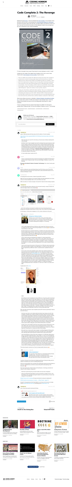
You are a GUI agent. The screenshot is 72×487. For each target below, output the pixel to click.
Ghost (61, 479)
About (42, 5)
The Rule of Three (24, 429)
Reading (38, 5)
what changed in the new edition (30, 74)
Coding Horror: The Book (60, 429)
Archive (21, 5)
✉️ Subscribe (50, 124)
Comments (42, 17)
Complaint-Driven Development (7, 430)
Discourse (26, 5)
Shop (46, 5)
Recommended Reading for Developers (45, 22)
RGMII (34, 5)
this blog (26, 20)
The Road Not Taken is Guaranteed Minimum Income (60, 454)
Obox (68, 479)
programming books (20, 110)
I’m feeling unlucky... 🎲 (33, 466)
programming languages (31, 108)
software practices (46, 108)
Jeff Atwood (33, 15)
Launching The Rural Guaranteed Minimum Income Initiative (42, 454)
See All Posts (42, 466)
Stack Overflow (40, 116)
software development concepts (22, 108)
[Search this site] (3, 2)
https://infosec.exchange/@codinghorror (35, 119)
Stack (31, 5)
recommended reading (39, 108)
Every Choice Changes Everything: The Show (8, 454)
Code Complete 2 (41, 20)
